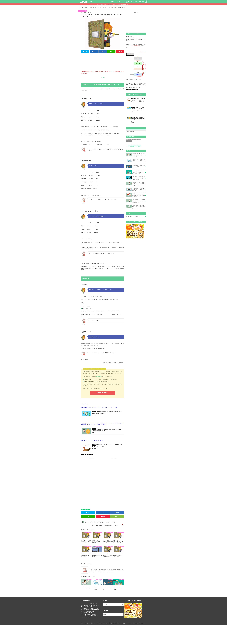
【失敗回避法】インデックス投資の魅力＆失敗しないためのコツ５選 (138, 201)
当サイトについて (134, 2)
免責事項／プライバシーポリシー (103, 623)
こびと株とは (112, 2)
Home (82, 623)
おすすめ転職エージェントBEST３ (134, 146)
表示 (104, 77)
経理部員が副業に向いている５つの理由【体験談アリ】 (138, 155)
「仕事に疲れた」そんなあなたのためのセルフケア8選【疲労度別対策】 (138, 189)
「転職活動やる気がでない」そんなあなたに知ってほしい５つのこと (138, 195)
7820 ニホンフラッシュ (86, 509)
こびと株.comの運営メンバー (90, 623)
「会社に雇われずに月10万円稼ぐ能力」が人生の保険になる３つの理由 (138, 178)
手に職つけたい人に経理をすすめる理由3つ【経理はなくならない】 (138, 172)
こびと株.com (86, 2)
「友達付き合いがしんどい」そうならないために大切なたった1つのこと (138, 161)
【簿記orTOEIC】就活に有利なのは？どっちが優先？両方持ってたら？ (138, 184)
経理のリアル (138, 139)
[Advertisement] (102, 62)
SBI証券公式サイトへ (102, 392)
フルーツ (91, 567)
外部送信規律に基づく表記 (115, 623)
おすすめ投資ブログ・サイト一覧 (133, 216)
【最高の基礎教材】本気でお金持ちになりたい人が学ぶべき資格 (138, 207)
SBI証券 (98, 376)
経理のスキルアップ (130, 139)
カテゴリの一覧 (126, 2)
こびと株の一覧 (119, 2)
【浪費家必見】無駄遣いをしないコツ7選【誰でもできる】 (138, 166)
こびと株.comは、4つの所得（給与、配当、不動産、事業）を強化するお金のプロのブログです (113, 4)
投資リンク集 (141, 2)
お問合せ (123, 623)
